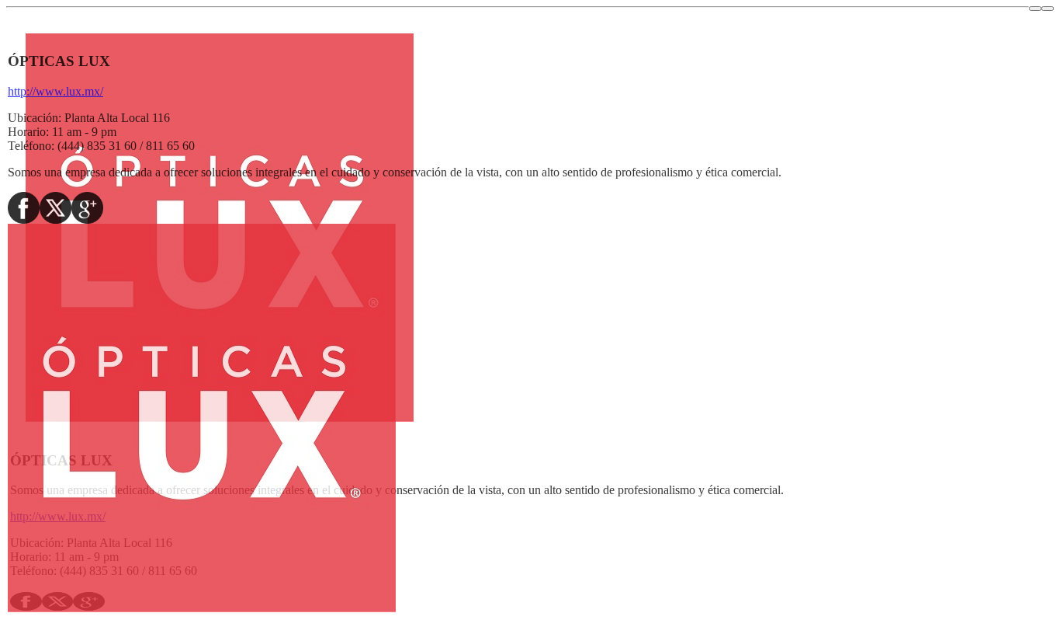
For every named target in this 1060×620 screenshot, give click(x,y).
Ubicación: (34, 117)
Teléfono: (31, 145)
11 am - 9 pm (84, 131)
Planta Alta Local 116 (117, 117)
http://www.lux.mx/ (55, 91)
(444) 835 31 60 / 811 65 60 (126, 145)
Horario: (28, 131)
